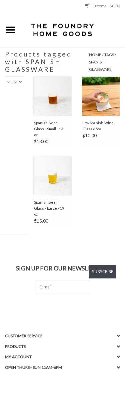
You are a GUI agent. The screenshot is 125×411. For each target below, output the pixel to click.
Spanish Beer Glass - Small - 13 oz (48, 129)
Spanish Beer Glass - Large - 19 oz (49, 208)
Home (95, 54)
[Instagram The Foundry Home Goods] (68, 307)
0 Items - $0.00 (106, 5)
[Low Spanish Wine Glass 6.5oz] (101, 96)
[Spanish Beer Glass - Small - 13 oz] (52, 96)
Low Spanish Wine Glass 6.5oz (98, 126)
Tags (109, 54)
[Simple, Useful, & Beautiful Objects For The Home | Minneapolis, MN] (73, 29)
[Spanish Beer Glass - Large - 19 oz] (52, 176)
